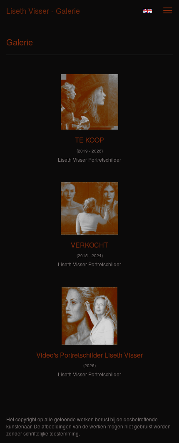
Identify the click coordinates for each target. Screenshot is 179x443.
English (147, 10)
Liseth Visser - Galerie (43, 10)
